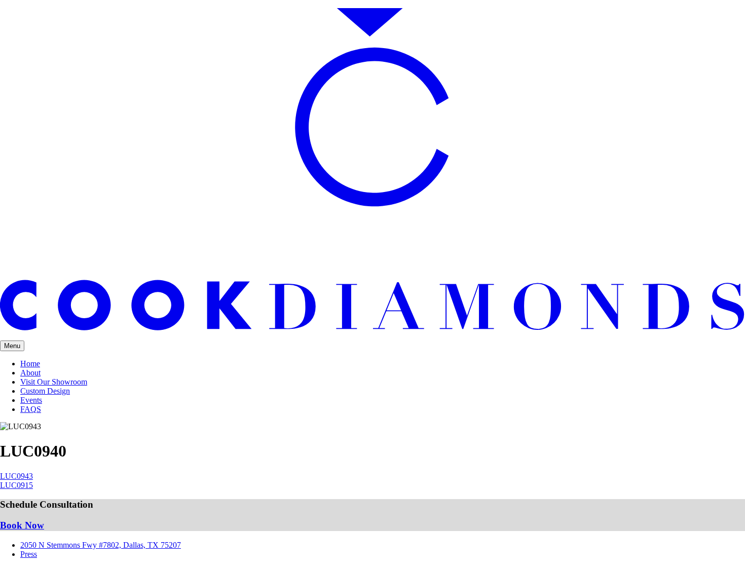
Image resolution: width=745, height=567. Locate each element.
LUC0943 (16, 476)
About (30, 372)
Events (31, 400)
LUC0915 (16, 485)
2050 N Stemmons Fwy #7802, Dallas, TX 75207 (100, 545)
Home (30, 363)
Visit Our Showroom (53, 381)
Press (28, 554)
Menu (12, 346)
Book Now (22, 525)
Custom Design (45, 391)
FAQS (30, 409)
